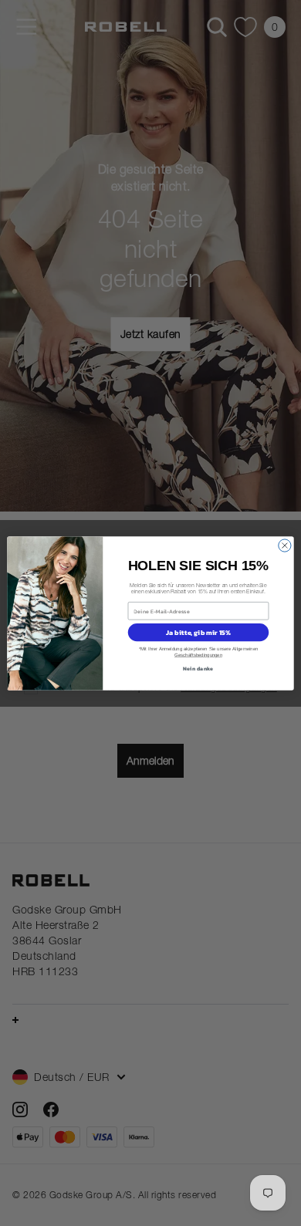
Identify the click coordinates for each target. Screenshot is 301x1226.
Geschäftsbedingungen (198, 654)
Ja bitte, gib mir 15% (198, 632)
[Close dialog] (285, 545)
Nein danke (198, 668)
